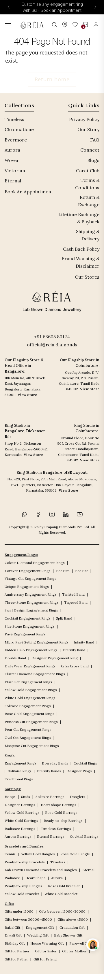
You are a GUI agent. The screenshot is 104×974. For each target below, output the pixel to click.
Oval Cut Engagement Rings (28, 737)
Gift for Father (16, 959)
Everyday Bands (55, 763)
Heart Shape (35, 878)
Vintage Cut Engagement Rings (30, 578)
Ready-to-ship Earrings (63, 820)
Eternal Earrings (50, 836)
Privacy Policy (84, 119)
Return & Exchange (88, 200)
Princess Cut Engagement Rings (31, 722)
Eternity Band (74, 650)
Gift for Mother (74, 951)
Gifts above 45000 (72, 919)
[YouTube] (80, 514)
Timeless (14, 119)
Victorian (15, 170)
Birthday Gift (15, 943)
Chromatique (19, 129)
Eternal (13, 181)
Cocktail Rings (85, 763)
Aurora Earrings (18, 836)
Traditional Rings (19, 779)
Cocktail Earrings (84, 836)
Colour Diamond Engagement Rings (35, 562)
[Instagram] (52, 514)
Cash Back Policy (81, 249)
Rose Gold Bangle (75, 854)
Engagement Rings (20, 763)
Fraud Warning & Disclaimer (80, 262)
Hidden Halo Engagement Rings (31, 650)
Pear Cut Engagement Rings (28, 729)
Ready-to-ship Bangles (23, 886)
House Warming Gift (47, 943)
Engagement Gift (40, 927)
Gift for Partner (17, 951)
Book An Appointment (29, 192)
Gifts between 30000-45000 (28, 919)
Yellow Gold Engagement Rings (31, 690)
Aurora (12, 150)
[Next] (95, 7)
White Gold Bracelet (60, 894)
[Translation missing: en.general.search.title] (54, 24)
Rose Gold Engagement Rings (29, 713)
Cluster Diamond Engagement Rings (35, 674)
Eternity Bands (49, 771)
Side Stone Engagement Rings (30, 626)
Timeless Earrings (56, 828)
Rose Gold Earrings (61, 812)
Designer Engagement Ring (54, 658)
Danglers (77, 796)
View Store (27, 394)
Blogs (93, 160)
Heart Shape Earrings (58, 805)
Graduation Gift (72, 927)
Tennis (10, 854)
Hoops (10, 796)
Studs (25, 796)
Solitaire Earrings (50, 796)
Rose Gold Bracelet (64, 886)
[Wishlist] (75, 24)
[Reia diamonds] (33, 24)
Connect (89, 150)
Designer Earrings (20, 805)
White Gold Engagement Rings (30, 698)
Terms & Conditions (87, 183)
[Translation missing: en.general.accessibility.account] (96, 24)
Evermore (16, 140)
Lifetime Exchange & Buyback (78, 218)
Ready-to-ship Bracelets (25, 862)
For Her (81, 571)
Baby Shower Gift (68, 935)
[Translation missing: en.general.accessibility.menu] (8, 24)
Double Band (15, 658)
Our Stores (87, 277)
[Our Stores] (64, 24)
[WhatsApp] (24, 514)
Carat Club (87, 170)
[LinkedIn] (66, 514)
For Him (63, 571)
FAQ (94, 140)
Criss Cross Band (75, 666)
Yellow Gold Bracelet (22, 894)
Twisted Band (73, 594)
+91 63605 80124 (52, 336)
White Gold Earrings (21, 820)
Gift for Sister (46, 951)
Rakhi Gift (12, 927)
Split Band (64, 618)
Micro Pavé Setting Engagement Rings (36, 642)
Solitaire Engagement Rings (28, 706)
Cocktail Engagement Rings (28, 618)
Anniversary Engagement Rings (31, 594)
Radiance (12, 878)
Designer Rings (79, 771)
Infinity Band (84, 642)
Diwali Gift (13, 935)
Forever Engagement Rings (28, 571)
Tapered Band (76, 602)
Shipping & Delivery (87, 235)
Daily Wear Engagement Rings (30, 666)
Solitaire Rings (19, 771)
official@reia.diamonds (52, 345)
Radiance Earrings (20, 828)
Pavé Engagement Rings (25, 634)
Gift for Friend (45, 959)
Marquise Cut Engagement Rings (32, 745)
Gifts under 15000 (19, 911)
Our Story (88, 129)
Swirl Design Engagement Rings (31, 610)
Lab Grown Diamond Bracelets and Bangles (41, 870)
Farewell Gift (79, 943)
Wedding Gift (38, 935)
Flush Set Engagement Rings (28, 682)
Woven (12, 160)
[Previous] (8, 7)
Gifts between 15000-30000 (62, 911)
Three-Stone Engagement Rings (32, 602)
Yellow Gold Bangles (38, 854)
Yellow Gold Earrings (22, 812)
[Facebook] (38, 514)
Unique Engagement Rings (27, 586)
